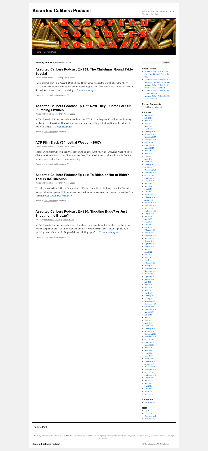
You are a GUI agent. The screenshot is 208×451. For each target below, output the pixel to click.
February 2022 (150, 263)
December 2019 (150, 334)
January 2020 (149, 331)
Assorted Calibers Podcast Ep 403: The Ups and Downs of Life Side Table (157, 74)
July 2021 (148, 282)
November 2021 (150, 271)
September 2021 (150, 276)
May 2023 (148, 221)
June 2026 (148, 120)
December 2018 (150, 366)
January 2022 (149, 265)
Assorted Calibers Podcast (61, 10)
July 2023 (148, 216)
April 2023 (148, 224)
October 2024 (149, 175)
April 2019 (148, 356)
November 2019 (150, 336)
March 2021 (149, 293)
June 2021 (148, 284)
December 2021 (150, 268)
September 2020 (150, 309)
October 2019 (149, 339)
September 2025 (150, 145)
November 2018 (150, 369)
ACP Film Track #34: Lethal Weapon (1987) (68, 142)
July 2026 (148, 118)
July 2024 (148, 183)
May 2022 (148, 254)
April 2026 (148, 126)
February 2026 (150, 131)
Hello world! (158, 107)
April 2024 (148, 191)
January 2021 (149, 298)
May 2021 (148, 287)
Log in (147, 410)
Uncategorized (50, 95)
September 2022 (150, 243)
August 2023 (149, 213)
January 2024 (149, 200)
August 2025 (149, 148)
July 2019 (148, 347)
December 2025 (150, 137)
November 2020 (150, 304)
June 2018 (148, 383)
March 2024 (149, 194)
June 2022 (148, 252)
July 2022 (148, 249)
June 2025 (148, 153)
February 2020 (150, 328)
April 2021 (148, 290)
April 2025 (148, 159)
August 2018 (149, 377)
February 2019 (150, 361)
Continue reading (87, 90)
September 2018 (150, 375)
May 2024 (148, 189)
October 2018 (149, 372)
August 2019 (149, 345)
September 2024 (150, 178)
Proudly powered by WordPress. (157, 444)
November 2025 (150, 139)
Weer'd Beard (69, 77)
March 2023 (149, 227)
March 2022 (149, 260)
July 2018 (148, 380)
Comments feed (150, 416)
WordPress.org (150, 418)
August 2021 (149, 279)
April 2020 (148, 323)
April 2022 (148, 257)
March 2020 (149, 325)
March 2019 (149, 358)
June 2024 (148, 186)
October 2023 (149, 208)
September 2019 (150, 342)
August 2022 (149, 246)
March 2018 (149, 391)
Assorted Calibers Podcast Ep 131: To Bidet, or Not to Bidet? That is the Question (82, 176)
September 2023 (150, 211)
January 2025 (149, 167)
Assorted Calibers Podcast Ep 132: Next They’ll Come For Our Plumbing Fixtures (83, 107)
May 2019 (148, 353)
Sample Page (50, 51)
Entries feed (149, 413)
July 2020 (148, 314)
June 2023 (148, 219)
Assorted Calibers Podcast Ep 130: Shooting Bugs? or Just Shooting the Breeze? (81, 213)
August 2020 (149, 312)
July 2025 (148, 150)
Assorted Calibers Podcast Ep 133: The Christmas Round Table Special (84, 71)
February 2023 (150, 230)
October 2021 (149, 273)
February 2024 (150, 197)
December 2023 (150, 202)
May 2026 (148, 123)
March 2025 (149, 161)
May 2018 (148, 386)
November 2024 (150, 172)
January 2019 (149, 364)
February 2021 (150, 295)
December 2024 (150, 170)
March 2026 (149, 128)
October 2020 (149, 306)
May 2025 (148, 156)
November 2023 (150, 205)
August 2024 (149, 180)
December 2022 (150, 235)
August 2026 (149, 115)
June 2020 (148, 317)
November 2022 (150, 238)
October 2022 (149, 241)
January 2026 (149, 134)
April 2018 (148, 388)
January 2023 (149, 232)
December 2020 (150, 301)
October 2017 (149, 394)
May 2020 (148, 320)
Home (38, 51)
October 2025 (149, 142)
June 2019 (148, 350)
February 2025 (150, 164)
